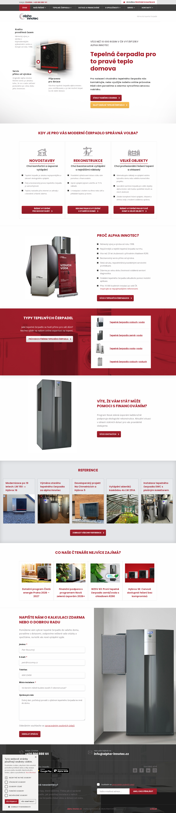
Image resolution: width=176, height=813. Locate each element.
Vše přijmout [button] (11, 801)
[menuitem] (24, 7)
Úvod (24, 7)
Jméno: (23, 644)
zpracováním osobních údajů (60, 725)
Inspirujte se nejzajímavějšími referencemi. (119, 288)
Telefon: (23, 669)
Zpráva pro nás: (26, 695)
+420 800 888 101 (37, 754)
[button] (20, 806)
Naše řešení (38, 7)
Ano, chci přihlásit (143, 791)
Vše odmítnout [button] (27, 801)
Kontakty (146, 7)
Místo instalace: (27, 682)
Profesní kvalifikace (140, 2)
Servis (130, 7)
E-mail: (23, 657)
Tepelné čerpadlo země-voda (126, 335)
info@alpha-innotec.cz (111, 754)
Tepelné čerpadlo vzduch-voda (127, 322)
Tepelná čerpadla (61, 7)
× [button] (36, 757)
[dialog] (20, 783)
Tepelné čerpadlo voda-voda (126, 348)
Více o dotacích (108, 434)
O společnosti (112, 7)
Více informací (31, 773)
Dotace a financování (88, 7)
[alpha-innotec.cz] (28, 16)
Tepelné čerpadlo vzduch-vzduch (128, 361)
